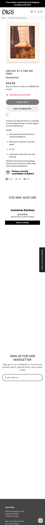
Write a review (22, 222)
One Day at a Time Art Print (17, 18)
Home (3, 18)
